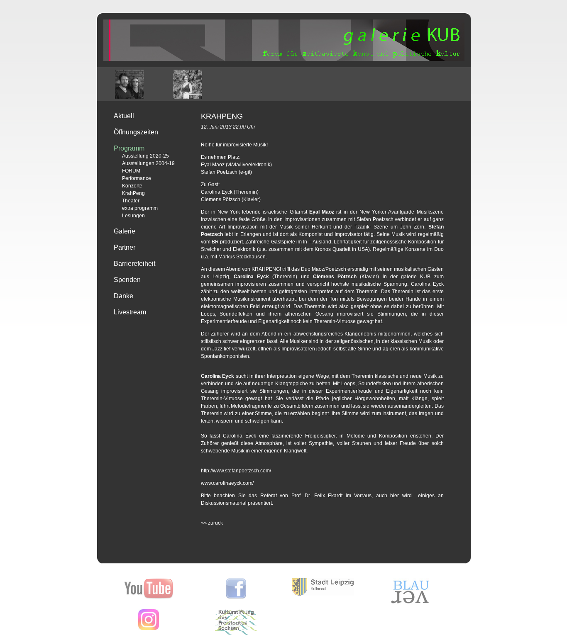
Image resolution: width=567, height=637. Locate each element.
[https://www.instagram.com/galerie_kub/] (148, 628)
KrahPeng (133, 193)
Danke (123, 295)
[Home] (283, 59)
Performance (136, 178)
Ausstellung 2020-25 (145, 156)
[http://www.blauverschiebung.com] (410, 603)
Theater (130, 201)
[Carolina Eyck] (187, 84)
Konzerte (132, 186)
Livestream (130, 312)
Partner (124, 247)
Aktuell (124, 115)
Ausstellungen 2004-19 (148, 163)
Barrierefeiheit (134, 263)
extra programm (140, 208)
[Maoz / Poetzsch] (129, 84)
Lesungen (133, 216)
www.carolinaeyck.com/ (227, 483)
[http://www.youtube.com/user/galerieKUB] (149, 597)
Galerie (124, 231)
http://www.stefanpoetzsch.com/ (236, 471)
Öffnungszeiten (136, 132)
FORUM (131, 171)
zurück (212, 523)
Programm (129, 148)
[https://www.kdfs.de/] (236, 633)
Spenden (127, 279)
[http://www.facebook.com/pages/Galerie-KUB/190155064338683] (236, 597)
